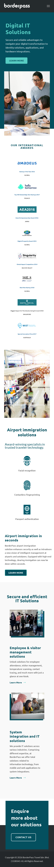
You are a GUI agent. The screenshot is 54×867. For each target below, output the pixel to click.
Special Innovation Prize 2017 (27, 334)
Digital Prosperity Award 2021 (27, 241)
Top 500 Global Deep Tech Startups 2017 (27, 194)
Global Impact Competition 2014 (27, 264)
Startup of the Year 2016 (27, 171)
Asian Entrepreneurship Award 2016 (27, 218)
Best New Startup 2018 (27, 287)
